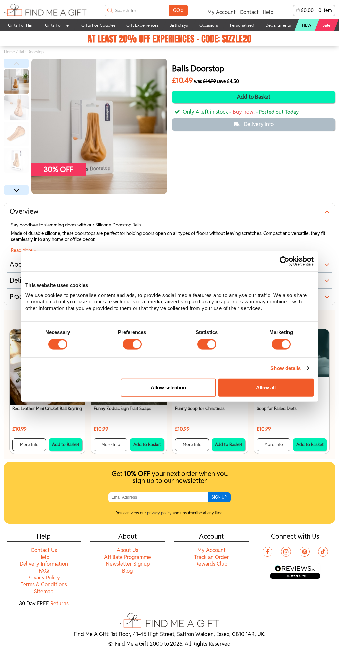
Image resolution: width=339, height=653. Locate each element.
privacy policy (159, 512)
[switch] (132, 344)
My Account (221, 12)
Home (9, 51)
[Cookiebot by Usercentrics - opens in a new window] (285, 261)
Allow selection (168, 387)
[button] (16, 63)
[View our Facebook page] (267, 552)
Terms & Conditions (44, 584)
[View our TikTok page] (323, 552)
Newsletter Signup (128, 563)
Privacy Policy (43, 577)
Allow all (266, 387)
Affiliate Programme (127, 557)
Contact (249, 12)
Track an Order (211, 557)
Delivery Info (259, 124)
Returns (59, 603)
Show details (285, 368)
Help (268, 12)
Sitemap (43, 591)
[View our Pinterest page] (305, 552)
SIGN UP (219, 497)
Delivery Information (44, 563)
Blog (127, 570)
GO (178, 10)
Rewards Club (211, 563)
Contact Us (44, 550)
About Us (127, 550)
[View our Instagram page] (286, 552)
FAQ (44, 570)
